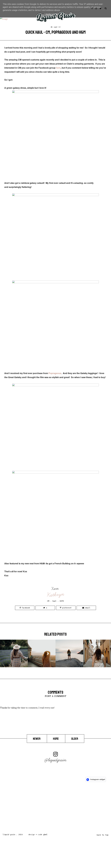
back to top (102, 835)
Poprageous (54, 373)
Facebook (25, 608)
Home (56, 739)
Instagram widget (97, 779)
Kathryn (55, 594)
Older (74, 739)
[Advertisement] (55, 808)
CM (48, 601)
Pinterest (66, 608)
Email (87, 608)
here (58, 67)
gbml (45, 834)
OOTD (62, 601)
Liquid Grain (9, 834)
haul (54, 601)
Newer (37, 739)
